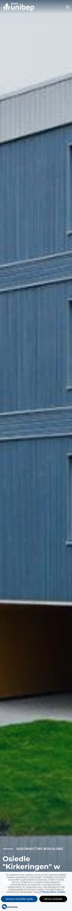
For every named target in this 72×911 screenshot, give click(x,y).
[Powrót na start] (18, 7)
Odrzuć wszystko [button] (53, 899)
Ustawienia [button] (11, 907)
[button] (67, 7)
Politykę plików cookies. (53, 892)
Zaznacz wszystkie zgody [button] (19, 899)
